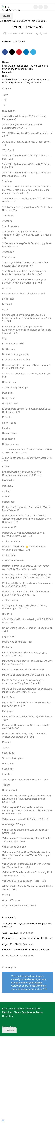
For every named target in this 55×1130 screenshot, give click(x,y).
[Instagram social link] (40, 7)
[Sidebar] (3, 1126)
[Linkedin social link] (46, 7)
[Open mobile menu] (51, 7)
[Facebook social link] (35, 7)
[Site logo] (5, 7)
